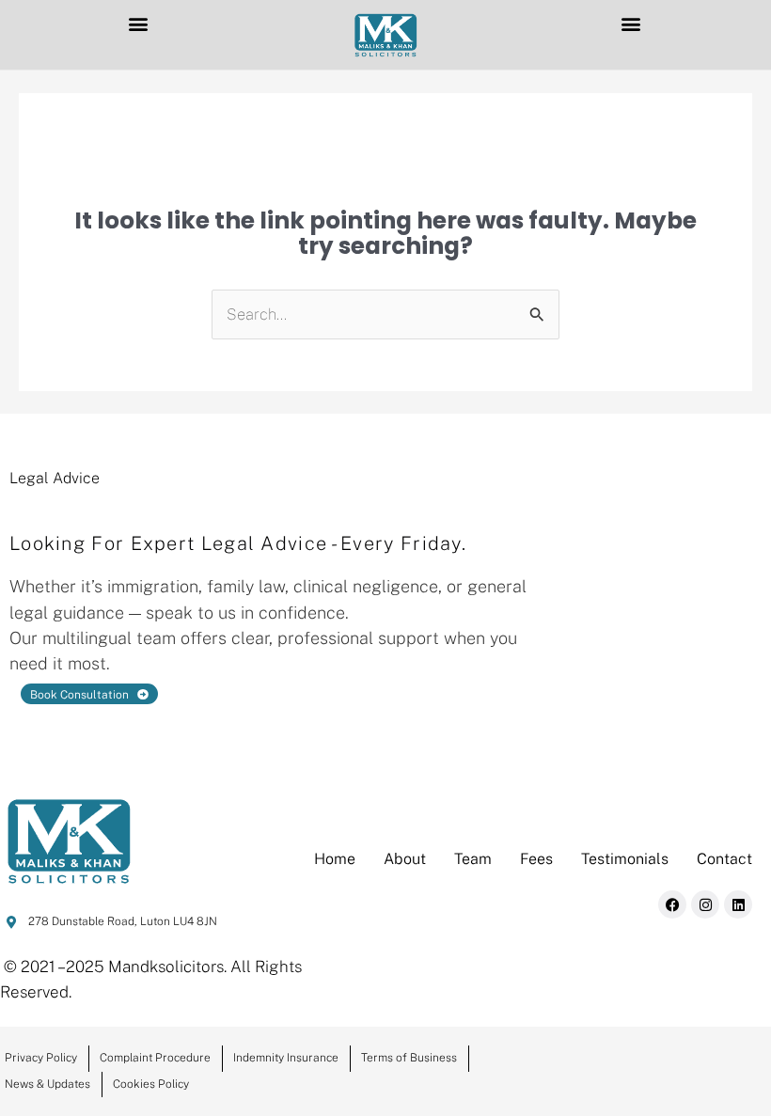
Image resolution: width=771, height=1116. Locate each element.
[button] (137, 23)
